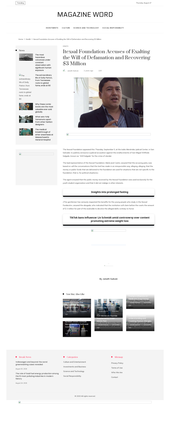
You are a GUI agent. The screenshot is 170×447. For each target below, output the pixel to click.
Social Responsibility (72, 376)
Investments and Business (74, 366)
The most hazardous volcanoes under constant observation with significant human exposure (43, 62)
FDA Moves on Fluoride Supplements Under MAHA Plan (107, 318)
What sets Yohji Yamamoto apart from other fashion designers (43, 120)
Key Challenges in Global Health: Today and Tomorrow (108, 305)
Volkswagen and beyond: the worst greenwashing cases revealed (32, 363)
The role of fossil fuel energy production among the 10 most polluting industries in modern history (37, 376)
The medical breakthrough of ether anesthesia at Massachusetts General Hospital (44, 134)
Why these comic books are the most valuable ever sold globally (44, 108)
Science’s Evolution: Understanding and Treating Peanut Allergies (139, 318)
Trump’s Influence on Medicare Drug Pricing (138, 297)
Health (65, 46)
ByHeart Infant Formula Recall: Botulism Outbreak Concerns (76, 324)
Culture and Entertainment (74, 362)
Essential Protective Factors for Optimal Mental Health (74, 305)
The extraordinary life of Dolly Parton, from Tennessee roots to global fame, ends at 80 (43, 80)
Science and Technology (73, 371)
